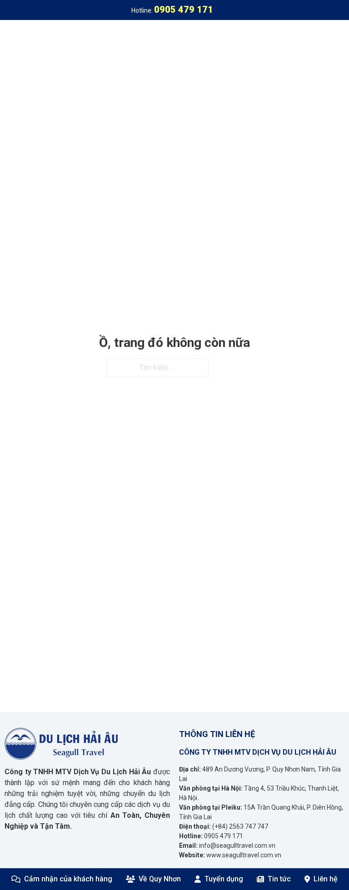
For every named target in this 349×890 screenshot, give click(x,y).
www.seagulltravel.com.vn (243, 855)
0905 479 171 (223, 836)
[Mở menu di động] (339, 38)
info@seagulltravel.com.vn (237, 845)
